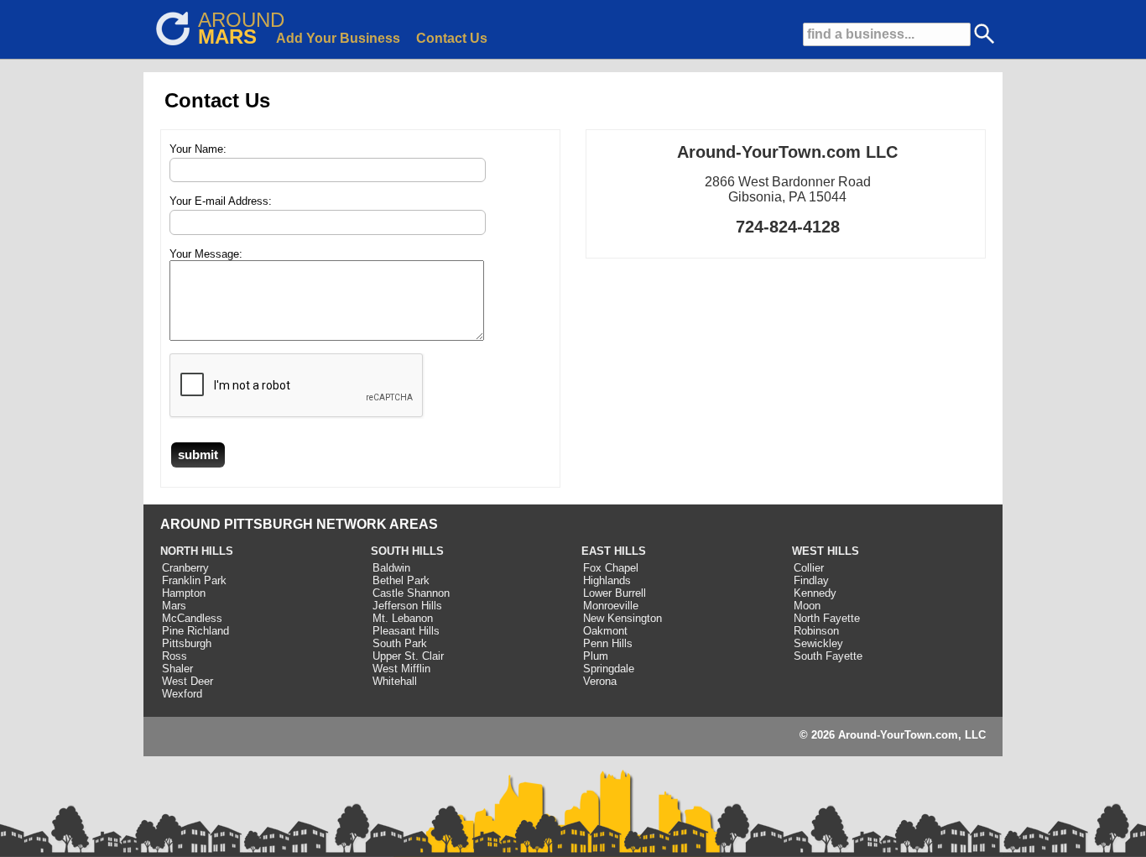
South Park (399, 643)
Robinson (816, 630)
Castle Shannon (411, 593)
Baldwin (391, 568)
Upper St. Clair (408, 656)
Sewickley (818, 643)
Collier (809, 568)
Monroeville (610, 605)
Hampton (184, 593)
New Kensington (622, 618)
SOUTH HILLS (407, 551)
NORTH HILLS (196, 551)
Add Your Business (338, 38)
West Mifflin (401, 668)
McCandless (192, 618)
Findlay (811, 580)
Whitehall (394, 681)
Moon (807, 605)
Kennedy (815, 593)
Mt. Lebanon (402, 618)
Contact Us (451, 38)
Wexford (182, 693)
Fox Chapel (610, 568)
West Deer (187, 681)
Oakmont (605, 630)
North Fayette (827, 618)
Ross (174, 656)
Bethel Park (401, 580)
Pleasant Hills (406, 630)
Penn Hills (608, 643)
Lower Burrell (614, 593)
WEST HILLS (825, 551)
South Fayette (828, 656)
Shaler (177, 668)
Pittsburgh (186, 643)
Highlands (607, 580)
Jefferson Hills (407, 605)
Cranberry (185, 568)
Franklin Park (194, 580)
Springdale (608, 668)
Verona (600, 681)
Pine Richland (195, 630)
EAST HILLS (613, 551)
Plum (595, 656)
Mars (174, 605)
